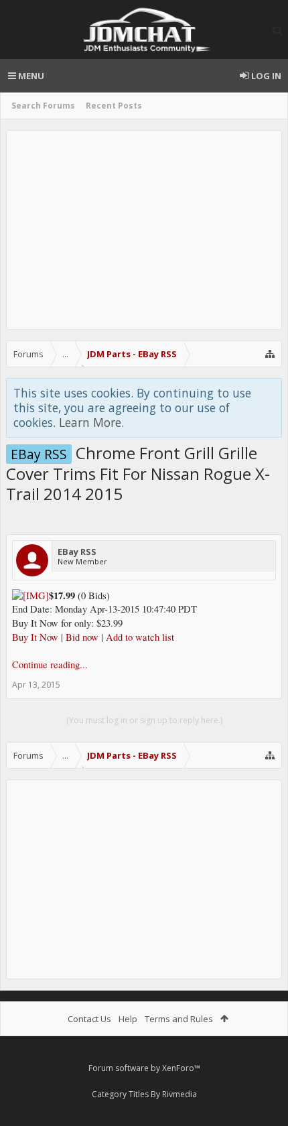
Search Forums (43, 105)
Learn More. (91, 422)
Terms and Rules (179, 1019)
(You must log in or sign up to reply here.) (144, 720)
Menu (30, 76)
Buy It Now (35, 637)
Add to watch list (140, 637)
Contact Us (89, 1019)
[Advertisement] (144, 230)
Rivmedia (179, 1094)
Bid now (82, 637)
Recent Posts (114, 105)
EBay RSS (77, 551)
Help (128, 1019)
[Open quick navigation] (270, 354)
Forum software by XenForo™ (144, 1068)
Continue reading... (50, 664)
